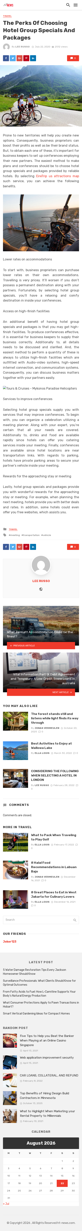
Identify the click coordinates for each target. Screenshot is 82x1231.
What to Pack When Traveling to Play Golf (53, 837)
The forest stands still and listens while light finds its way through (54, 718)
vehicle (47, 535)
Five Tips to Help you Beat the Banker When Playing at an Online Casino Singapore (47, 1040)
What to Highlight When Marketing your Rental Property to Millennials (47, 1113)
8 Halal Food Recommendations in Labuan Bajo (54, 867)
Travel (7, 16)
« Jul (6, 1204)
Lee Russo (22, 46)
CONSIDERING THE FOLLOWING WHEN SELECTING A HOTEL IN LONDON (55, 775)
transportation (31, 535)
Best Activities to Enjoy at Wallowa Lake (51, 746)
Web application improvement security (47, 1057)
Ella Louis (42, 753)
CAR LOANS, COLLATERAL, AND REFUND (49, 1075)
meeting (15, 535)
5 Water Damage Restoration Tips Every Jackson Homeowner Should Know (34, 972)
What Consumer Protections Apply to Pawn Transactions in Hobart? (41, 1004)
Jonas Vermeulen (47, 728)
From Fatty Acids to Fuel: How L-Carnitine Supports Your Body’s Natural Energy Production (39, 993)
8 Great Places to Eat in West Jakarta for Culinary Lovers (53, 894)
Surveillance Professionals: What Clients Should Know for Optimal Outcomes (39, 982)
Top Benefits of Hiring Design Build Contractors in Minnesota (44, 1096)
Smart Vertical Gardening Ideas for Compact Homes (36, 1013)
